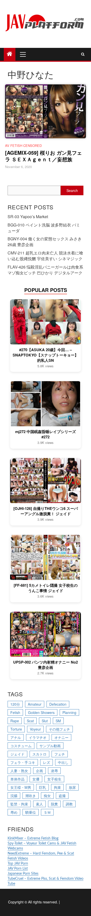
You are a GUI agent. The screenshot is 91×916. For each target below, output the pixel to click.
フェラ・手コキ (22, 762)
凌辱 (54, 770)
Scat (30, 720)
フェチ (59, 754)
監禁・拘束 (19, 803)
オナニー (61, 737)
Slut (45, 720)
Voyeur (35, 729)
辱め (13, 812)
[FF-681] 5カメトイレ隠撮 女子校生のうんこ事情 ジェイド (46, 588)
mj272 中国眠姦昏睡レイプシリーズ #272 (45, 434)
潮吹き (30, 795)
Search (72, 190)
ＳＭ (47, 812)
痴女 (47, 795)
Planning (69, 712)
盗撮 (62, 795)
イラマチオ (38, 737)
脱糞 (54, 803)
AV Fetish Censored (23, 145)
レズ (46, 762)
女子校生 (54, 778)
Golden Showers (41, 712)
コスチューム (21, 745)
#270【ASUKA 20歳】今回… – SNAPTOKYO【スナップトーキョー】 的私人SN (45, 355)
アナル (15, 737)
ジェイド (17, 754)
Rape (14, 720)
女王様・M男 (20, 787)
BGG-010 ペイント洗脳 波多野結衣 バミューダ (44, 228)
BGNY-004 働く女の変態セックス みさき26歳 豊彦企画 (45, 241)
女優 (35, 778)
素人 (39, 803)
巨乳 (42, 787)
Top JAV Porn (18, 863)
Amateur (34, 704)
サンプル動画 (50, 745)
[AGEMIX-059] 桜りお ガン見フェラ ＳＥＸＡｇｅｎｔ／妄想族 (43, 156)
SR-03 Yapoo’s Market (28, 216)
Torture (16, 729)
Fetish (15, 712)
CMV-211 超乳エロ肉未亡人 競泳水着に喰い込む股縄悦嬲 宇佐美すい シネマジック (45, 255)
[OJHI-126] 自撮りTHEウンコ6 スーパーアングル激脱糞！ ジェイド (45, 511)
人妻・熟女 (19, 770)
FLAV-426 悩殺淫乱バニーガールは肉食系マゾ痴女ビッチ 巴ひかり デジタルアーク (45, 270)
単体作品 (17, 778)
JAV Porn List (18, 868)
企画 (39, 770)
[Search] (83, 54)
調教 (69, 803)
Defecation (57, 704)
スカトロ (39, 754)
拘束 (57, 787)
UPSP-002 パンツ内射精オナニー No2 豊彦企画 (45, 665)
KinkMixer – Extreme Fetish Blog (33, 838)
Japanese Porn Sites (23, 873)
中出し (63, 762)
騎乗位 (30, 812)
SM (58, 720)
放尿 (72, 787)
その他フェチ (59, 729)
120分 (15, 704)
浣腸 (13, 795)
